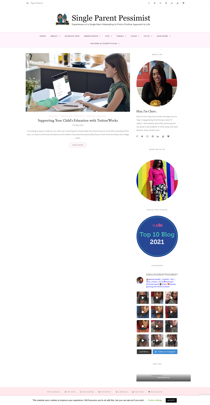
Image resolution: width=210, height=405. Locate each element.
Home (43, 36)
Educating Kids (66, 116)
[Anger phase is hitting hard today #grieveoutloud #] (171, 326)
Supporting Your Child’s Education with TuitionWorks (78, 120)
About (54, 36)
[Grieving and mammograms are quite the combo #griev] (143, 297)
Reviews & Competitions (104, 43)
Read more (77, 145)
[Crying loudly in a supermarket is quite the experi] (157, 297)
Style (147, 36)
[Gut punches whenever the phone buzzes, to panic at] (143, 326)
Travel (120, 36)
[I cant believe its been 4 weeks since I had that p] (171, 297)
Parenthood (91, 36)
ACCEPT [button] (171, 400)
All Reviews (53, 116)
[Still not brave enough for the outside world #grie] (157, 340)
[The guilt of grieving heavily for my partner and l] (157, 326)
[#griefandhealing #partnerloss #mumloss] (143, 312)
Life (107, 36)
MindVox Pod (72, 36)
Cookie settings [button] (155, 400)
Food (134, 36)
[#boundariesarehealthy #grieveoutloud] (157, 312)
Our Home (162, 36)
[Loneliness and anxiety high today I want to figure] (171, 312)
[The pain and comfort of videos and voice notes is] (143, 340)
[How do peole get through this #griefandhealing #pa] (171, 340)
